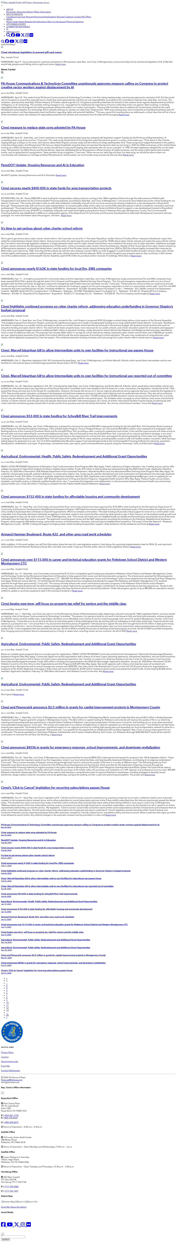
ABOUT (9, 9)
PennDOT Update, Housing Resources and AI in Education (42, 165)
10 (7, 1003)
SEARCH (5, 1240)
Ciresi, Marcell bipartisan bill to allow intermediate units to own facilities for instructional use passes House (77, 350)
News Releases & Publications (33, 21)
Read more (60, 64)
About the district (18, 1207)
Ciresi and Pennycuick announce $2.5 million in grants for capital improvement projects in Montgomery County (80, 707)
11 (7, 1005)
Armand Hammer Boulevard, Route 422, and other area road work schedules (56, 534)
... (7, 983)
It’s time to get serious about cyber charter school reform (42, 228)
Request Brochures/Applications (41, 17)
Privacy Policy (7, 1052)
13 (7, 1010)
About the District (25, 12)
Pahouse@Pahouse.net (11, 1080)
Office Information (42, 12)
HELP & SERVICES (14, 14)
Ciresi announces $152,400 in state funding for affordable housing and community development (70, 496)
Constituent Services (15, 17)
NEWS (9, 19)
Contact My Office (82, 17)
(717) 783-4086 (11, 1186)
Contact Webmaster (10, 1070)
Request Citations (65, 17)
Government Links (9, 1061)
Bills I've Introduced (56, 21)
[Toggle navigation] (2, 5)
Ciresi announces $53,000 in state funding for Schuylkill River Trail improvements (59, 416)
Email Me (5, 1066)
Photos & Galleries (74, 21)
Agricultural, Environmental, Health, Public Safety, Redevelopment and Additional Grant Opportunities (74, 456)
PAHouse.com (12, 31)
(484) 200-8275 (11, 1122)
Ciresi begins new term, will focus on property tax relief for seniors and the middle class (63, 603)
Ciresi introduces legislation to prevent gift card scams (31, 52)
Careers (5, 1057)
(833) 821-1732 (11, 1115)
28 (7, 1015)
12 (7, 1008)
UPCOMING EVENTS (16, 24)
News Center (12, 21)
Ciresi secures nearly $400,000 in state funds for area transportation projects (56, 188)
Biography (11, 12)
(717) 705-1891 (11, 1191)
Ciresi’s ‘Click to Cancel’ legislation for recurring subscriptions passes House (55, 787)
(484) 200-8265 (10, 1118)
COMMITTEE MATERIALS (18, 26)
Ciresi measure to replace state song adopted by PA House (43, 127)
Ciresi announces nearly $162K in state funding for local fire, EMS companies (56, 268)
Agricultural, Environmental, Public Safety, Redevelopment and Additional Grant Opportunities (68, 644)
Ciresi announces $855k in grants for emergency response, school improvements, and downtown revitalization (80, 747)
